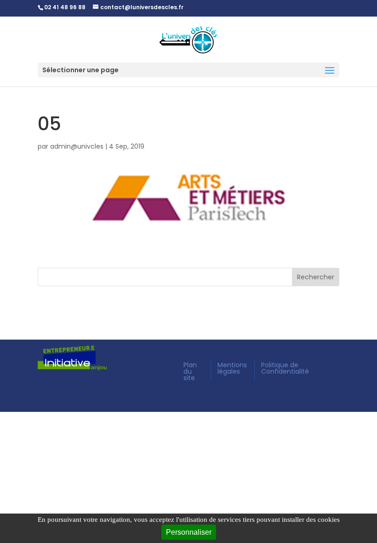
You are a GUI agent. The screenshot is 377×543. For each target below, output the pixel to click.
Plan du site (190, 371)
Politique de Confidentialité (285, 368)
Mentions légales (232, 368)
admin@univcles (76, 146)
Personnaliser (188, 532)
